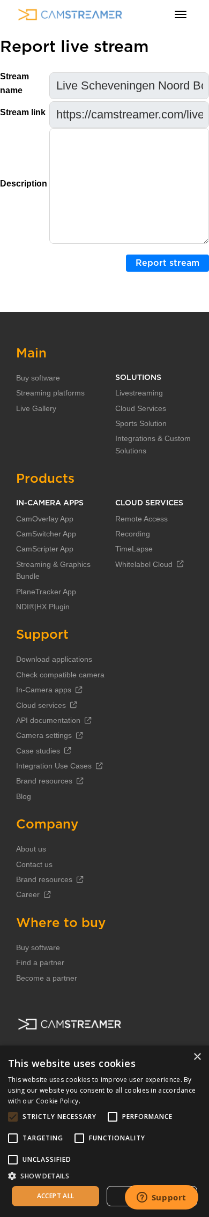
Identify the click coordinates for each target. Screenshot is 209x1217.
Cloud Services (140, 408)
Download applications (54, 659)
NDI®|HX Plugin (43, 606)
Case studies (38, 750)
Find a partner (40, 962)
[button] (104, 1175)
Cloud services (41, 705)
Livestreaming (139, 393)
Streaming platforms (50, 393)
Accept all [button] (55, 1195)
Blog (23, 796)
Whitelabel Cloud (144, 564)
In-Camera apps (43, 689)
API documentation (48, 720)
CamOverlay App (44, 518)
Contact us (34, 864)
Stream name (14, 83)
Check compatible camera (60, 674)
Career (28, 894)
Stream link (23, 112)
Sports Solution (141, 423)
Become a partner (46, 978)
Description (23, 183)
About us (31, 849)
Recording (132, 533)
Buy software (38, 378)
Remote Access (141, 518)
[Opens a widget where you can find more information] (161, 1198)
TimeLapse (134, 548)
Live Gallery (36, 408)
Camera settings (44, 735)
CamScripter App (44, 548)
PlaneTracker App (46, 591)
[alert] (104, 1131)
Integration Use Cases (54, 765)
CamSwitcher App (46, 533)
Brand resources (44, 781)
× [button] (197, 1057)
